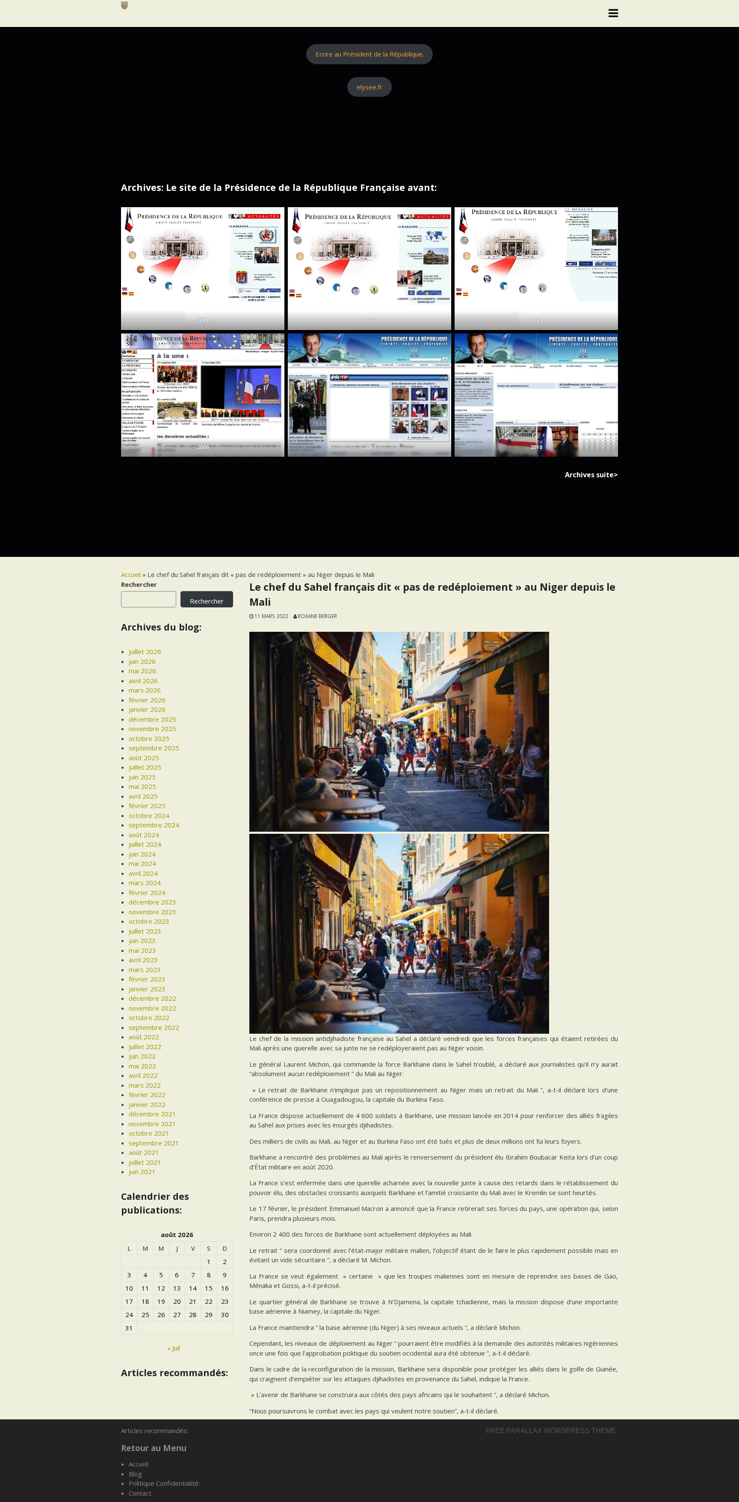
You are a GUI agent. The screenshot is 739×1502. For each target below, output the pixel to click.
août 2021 (144, 1152)
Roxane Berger (317, 616)
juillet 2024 (145, 844)
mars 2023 (145, 969)
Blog (135, 1473)
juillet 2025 (145, 767)
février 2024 (147, 892)
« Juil (173, 1348)
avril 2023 (143, 959)
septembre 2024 (154, 825)
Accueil (131, 574)
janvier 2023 (147, 988)
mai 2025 (142, 786)
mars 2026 (145, 690)
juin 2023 (142, 940)
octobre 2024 (149, 815)
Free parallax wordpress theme (551, 1430)
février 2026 (147, 700)
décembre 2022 (152, 998)
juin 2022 (142, 1056)
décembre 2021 (152, 1113)
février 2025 (147, 805)
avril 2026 (143, 680)
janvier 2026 (147, 709)
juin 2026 (142, 661)
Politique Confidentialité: (164, 1483)
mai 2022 (142, 1066)
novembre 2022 (152, 1008)
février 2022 (147, 1094)
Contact (140, 1493)
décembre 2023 (152, 902)
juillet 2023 (145, 931)
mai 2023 (142, 950)
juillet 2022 (145, 1046)
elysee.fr (369, 87)
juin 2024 (142, 854)
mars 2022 (145, 1085)
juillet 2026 (145, 651)
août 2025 (144, 757)
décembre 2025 (152, 719)
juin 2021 (142, 1171)
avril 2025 (143, 796)
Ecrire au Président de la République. (370, 54)
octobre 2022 (149, 1017)
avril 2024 (143, 873)
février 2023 (147, 979)
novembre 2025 (152, 728)
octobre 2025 (149, 738)
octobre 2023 (149, 921)
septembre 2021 (154, 1143)
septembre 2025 (154, 748)
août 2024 (144, 834)
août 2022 (144, 1036)
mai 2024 (142, 863)
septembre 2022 (154, 1027)
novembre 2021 (152, 1123)
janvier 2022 (147, 1104)
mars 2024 (145, 882)
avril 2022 (143, 1075)
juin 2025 (142, 777)
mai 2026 (142, 670)
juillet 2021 (145, 1162)
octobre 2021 (149, 1133)
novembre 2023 (152, 911)
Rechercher (139, 584)
